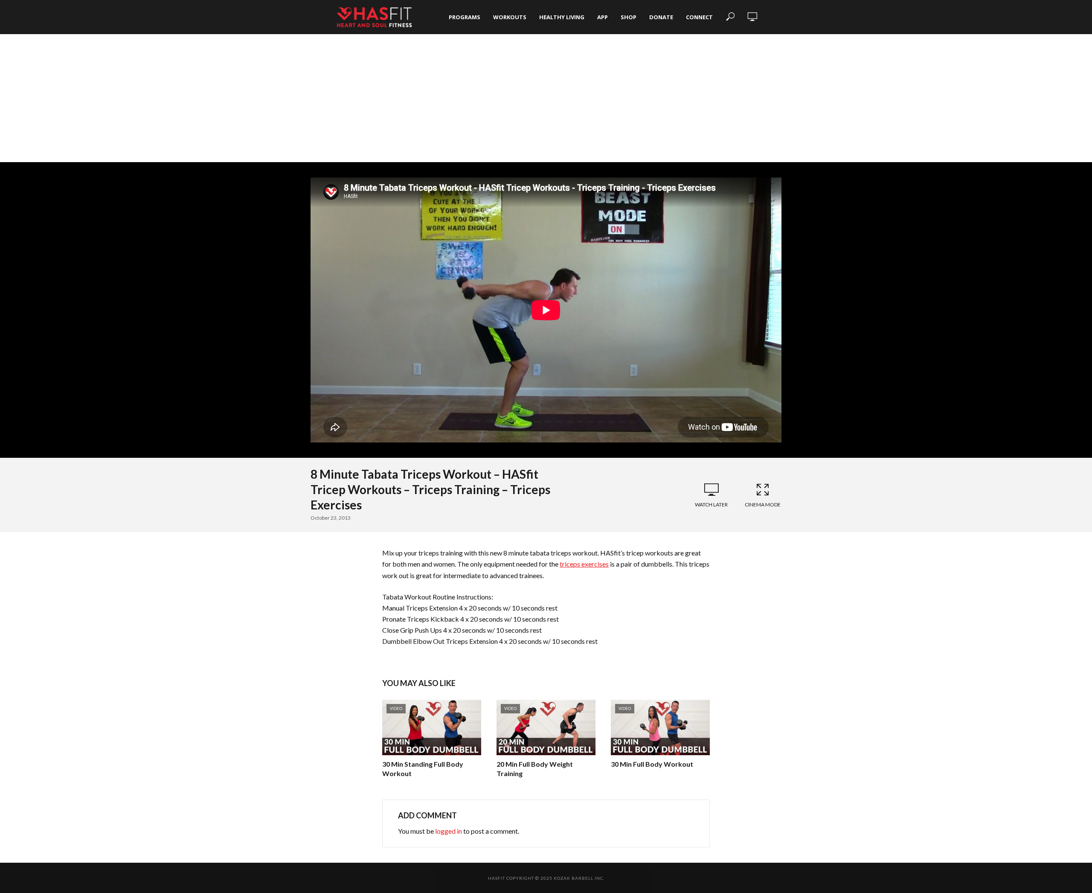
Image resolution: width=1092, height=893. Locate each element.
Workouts (509, 17)
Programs (464, 17)
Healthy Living (561, 17)
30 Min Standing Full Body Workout (422, 768)
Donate (661, 17)
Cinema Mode (763, 504)
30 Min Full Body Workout (652, 764)
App (602, 17)
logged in (448, 831)
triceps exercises (584, 564)
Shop (628, 17)
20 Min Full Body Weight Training (535, 768)
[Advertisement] (546, 98)
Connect (699, 17)
